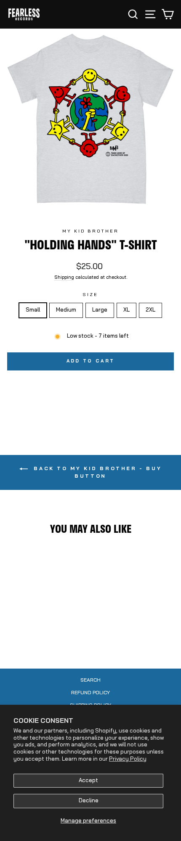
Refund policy (90, 693)
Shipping (64, 277)
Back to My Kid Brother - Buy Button (96, 472)
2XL (150, 310)
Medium (66, 310)
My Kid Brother (90, 231)
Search (90, 680)
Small (33, 310)
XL (126, 310)
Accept (88, 780)
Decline (88, 801)
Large (99, 310)
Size (90, 295)
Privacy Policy (127, 759)
